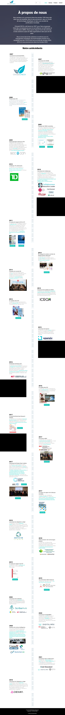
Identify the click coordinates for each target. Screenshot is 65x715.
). (24, 150)
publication (12, 224)
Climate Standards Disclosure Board (46, 178)
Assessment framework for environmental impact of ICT (17, 232)
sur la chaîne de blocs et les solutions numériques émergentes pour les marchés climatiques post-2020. (47, 498)
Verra (42, 180)
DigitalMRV (47, 618)
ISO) (25, 102)
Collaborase (43, 173)
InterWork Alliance (23, 470)
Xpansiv (49, 330)
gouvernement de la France (15, 366)
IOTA (47, 615)
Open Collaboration (50, 661)
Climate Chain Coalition (16, 465)
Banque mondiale (43, 496)
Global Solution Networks (44, 260)
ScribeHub (20, 599)
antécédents (35, 48)
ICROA (42, 181)
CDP (12, 367)
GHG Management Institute (47, 63)
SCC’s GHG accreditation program (17, 150)
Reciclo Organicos (47, 444)
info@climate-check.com (34, 709)
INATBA (12, 470)
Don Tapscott (42, 257)
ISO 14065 (15, 148)
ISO (15, 224)
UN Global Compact (48, 181)
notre (23, 633)
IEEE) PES (44, 129)
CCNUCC (24, 466)
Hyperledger (16, 470)
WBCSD (40, 182)
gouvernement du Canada (45, 440)
